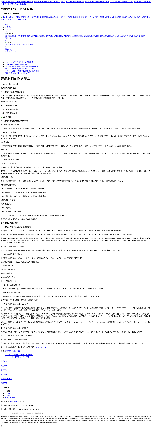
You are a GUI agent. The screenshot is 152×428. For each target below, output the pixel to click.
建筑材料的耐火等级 (12, 351)
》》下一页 (17, 357)
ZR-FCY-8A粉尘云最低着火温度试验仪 (19, 62)
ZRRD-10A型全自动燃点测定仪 (16, 64)
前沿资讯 (22, 44)
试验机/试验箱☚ (121, 36)
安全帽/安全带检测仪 (91, 36)
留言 (6, 47)
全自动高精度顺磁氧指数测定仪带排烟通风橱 (21, 66)
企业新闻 (8, 44)
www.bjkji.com (41, 347)
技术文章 (15, 44)
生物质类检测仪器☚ (42, 36)
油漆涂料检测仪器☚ (57, 36)
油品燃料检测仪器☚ (27, 36)
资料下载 (4, 383)
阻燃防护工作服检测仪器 (74, 36)
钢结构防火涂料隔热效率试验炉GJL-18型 (20, 69)
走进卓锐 (8, 27)
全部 (6, 31)
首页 (6, 25)
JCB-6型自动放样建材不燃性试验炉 (18, 73)
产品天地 (8, 29)
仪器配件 (142, 36)
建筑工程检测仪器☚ (107, 36)
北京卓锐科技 (14, 401)
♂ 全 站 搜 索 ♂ (10, 51)
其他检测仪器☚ (132, 36)
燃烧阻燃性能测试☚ (12, 36)
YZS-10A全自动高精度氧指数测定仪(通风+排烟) (22, 71)
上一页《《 (19, 355)
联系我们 (8, 49)
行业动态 (29, 44)
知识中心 (8, 38)
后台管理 (4, 374)
